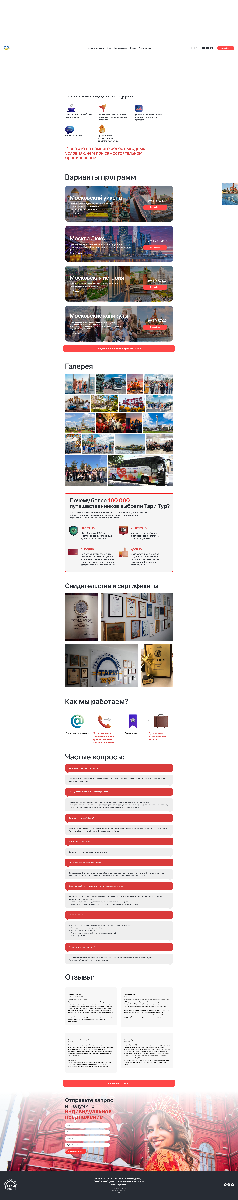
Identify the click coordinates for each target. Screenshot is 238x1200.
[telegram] (203, 48)
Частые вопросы (120, 48)
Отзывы (133, 48)
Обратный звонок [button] (225, 48)
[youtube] (211, 48)
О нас (108, 48)
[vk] (207, 48)
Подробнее (155, 207)
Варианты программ (95, 48)
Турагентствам (145, 48)
